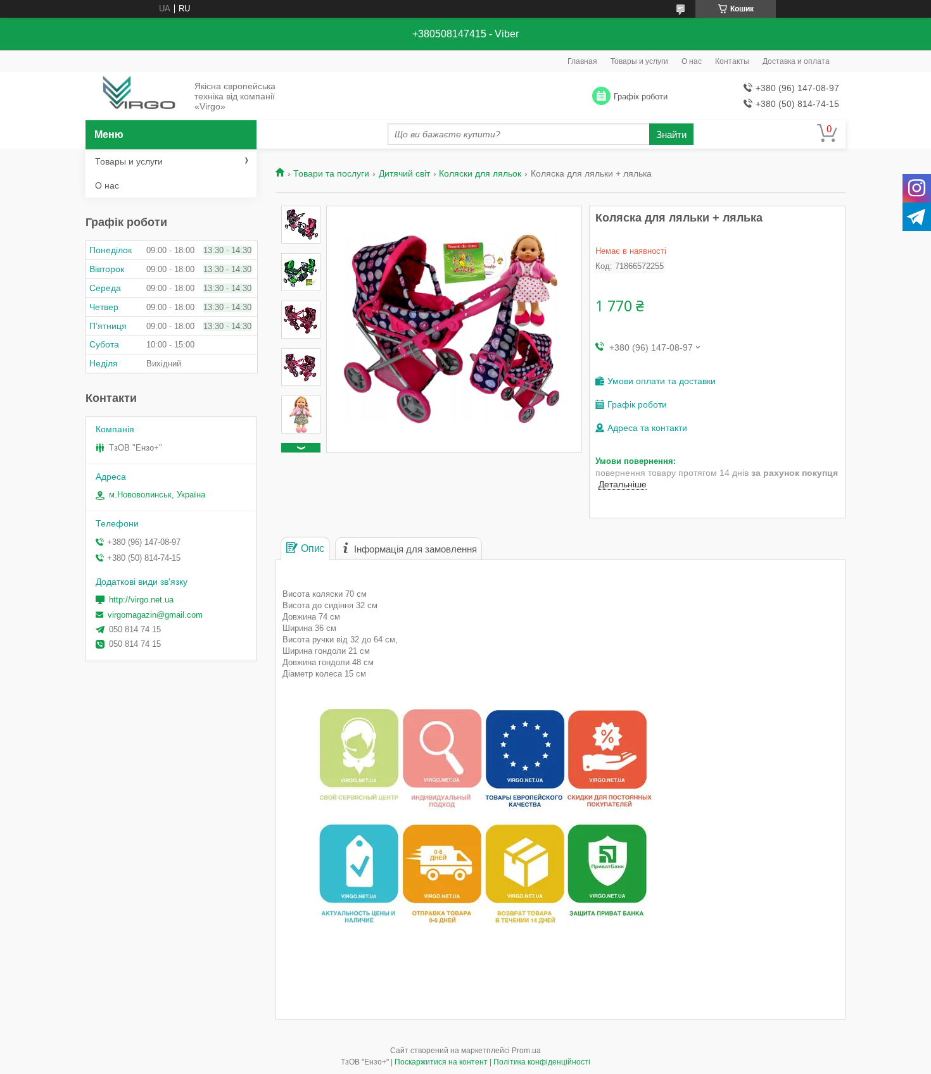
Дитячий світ (404, 173)
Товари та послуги (331, 173)
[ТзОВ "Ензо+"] (136, 97)
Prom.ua (526, 1050)
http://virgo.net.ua (141, 599)
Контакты (732, 61)
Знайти (671, 134)
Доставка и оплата (796, 61)
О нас (691, 61)
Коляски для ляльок (480, 173)
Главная (582, 61)
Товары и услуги (639, 61)
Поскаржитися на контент (441, 1062)
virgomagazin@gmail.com (155, 615)
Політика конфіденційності (541, 1062)
